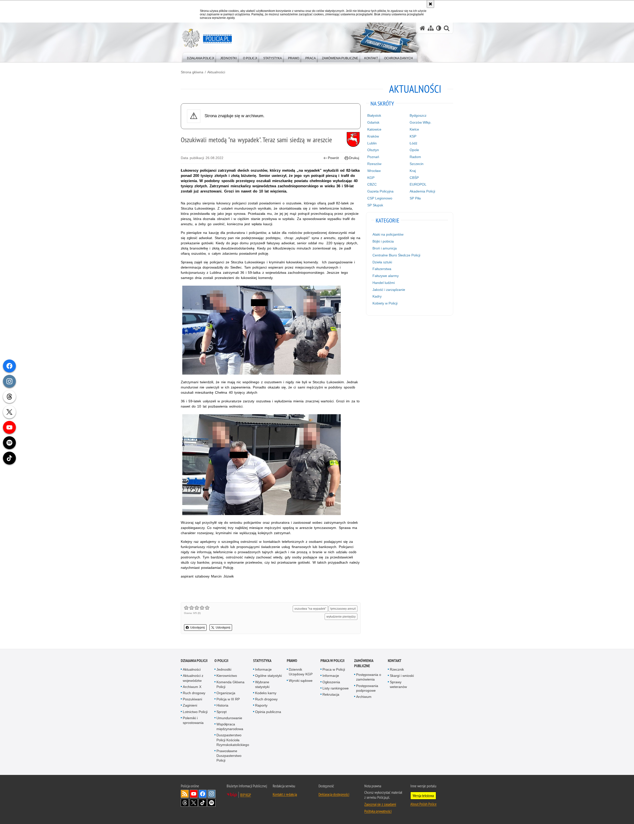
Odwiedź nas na (194, 794)
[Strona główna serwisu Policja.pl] (422, 28)
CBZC (372, 184)
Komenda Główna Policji (230, 684)
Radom (415, 157)
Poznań (373, 157)
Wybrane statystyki (262, 684)
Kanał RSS (185, 794)
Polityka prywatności (378, 811)
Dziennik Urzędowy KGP (301, 671)
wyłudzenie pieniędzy (341, 616)
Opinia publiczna (268, 712)
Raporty (261, 705)
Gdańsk (373, 122)
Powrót (333, 158)
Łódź (413, 143)
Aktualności (216, 72)
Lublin (372, 143)
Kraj (413, 171)
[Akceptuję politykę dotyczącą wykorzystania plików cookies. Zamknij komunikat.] (430, 4)
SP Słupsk (375, 205)
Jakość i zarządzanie (388, 290)
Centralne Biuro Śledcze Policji (396, 255)
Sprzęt (221, 712)
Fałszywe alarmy (385, 276)
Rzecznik (397, 669)
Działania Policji (194, 660)
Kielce (414, 129)
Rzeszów (374, 164)
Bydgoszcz (418, 115)
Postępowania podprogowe (367, 688)
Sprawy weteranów (398, 684)
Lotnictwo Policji (195, 712)
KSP (413, 136)
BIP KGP (245, 794)
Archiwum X (192, 687)
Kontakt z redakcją (285, 794)
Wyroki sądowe (301, 681)
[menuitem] (200, 57)
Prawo (292, 660)
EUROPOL (418, 184)
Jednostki (223, 669)
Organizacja (225, 693)
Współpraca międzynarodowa (229, 726)
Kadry (377, 296)
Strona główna (192, 72)
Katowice (374, 129)
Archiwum (363, 697)
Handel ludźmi (383, 283)
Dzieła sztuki (382, 262)
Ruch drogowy (194, 693)
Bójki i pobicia (383, 241)
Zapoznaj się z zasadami (380, 804)
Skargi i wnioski (402, 676)
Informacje (263, 669)
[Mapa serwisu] (431, 28)
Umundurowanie (229, 718)
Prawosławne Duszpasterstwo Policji (228, 755)
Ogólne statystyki (268, 676)
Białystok (374, 115)
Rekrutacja (330, 694)
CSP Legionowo (379, 198)
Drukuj (354, 158)
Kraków (373, 136)
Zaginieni (190, 705)
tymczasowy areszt (343, 608)
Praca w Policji (332, 660)
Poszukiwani (192, 699)
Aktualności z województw (193, 678)
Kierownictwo (226, 676)
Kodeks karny (265, 693)
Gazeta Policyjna (380, 191)
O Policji (221, 660)
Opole (414, 150)
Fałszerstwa (381, 269)
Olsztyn (373, 150)
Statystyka (262, 660)
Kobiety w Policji (384, 303)
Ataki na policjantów (387, 234)
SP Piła (415, 198)
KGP (370, 178)
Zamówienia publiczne (363, 663)
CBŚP (414, 178)
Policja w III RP (228, 699)
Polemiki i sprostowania (193, 720)
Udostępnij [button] (197, 627)
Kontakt (394, 660)
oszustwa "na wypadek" (310, 608)
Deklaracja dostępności (333, 794)
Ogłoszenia (331, 682)
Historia (222, 705)
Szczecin (416, 164)
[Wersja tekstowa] (438, 28)
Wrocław (374, 171)
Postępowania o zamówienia (368, 677)
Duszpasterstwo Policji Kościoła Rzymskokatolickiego (232, 739)
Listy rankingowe (335, 688)
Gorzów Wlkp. (420, 122)
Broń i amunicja (384, 248)
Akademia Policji (422, 191)
